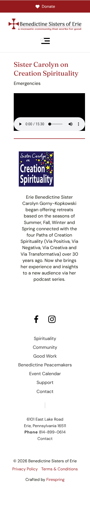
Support (45, 382)
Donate (48, 6)
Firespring (55, 479)
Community (45, 347)
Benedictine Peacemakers (45, 365)
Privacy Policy (25, 469)
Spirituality (45, 338)
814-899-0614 (52, 432)
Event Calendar (45, 374)
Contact (45, 391)
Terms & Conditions (59, 469)
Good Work (45, 356)
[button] (45, 41)
